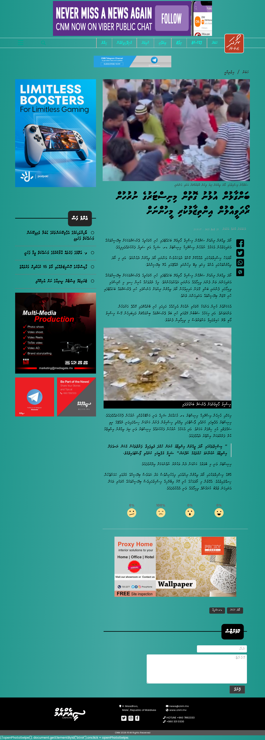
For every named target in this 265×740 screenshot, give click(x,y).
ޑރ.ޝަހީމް (217, 610)
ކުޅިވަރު (145, 43)
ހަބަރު (215, 43)
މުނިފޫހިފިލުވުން (124, 43)
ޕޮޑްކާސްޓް (197, 43)
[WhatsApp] (240, 262)
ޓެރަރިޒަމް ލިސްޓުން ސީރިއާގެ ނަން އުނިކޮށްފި (61, 281)
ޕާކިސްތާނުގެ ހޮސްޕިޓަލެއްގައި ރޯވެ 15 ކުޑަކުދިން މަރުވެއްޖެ (53, 267)
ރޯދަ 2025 (235, 610)
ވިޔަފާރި (162, 43)
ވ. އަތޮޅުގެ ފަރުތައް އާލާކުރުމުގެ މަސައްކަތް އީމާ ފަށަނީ (55, 253)
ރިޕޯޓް (179, 43)
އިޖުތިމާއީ (229, 72)
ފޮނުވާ (237, 689)
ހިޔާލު (104, 43)
